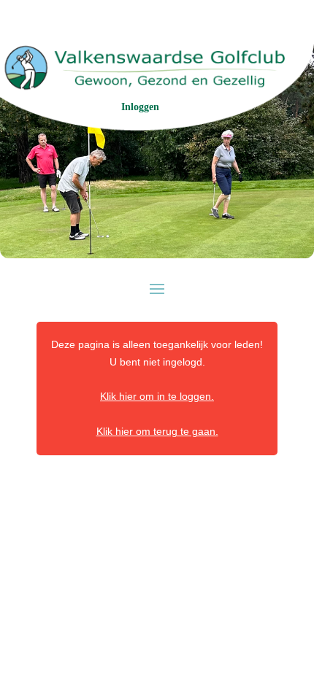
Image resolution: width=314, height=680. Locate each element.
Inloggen (140, 106)
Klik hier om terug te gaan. (157, 431)
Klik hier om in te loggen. (157, 396)
